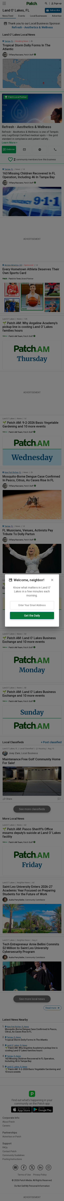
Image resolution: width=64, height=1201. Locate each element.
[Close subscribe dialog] (52, 580)
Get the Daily (32, 615)
